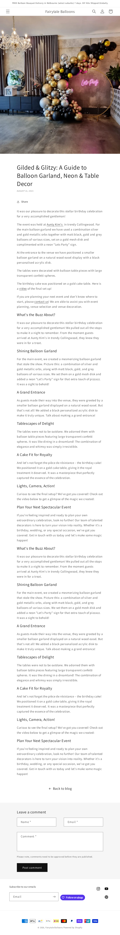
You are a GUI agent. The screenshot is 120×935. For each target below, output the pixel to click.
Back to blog (62, 788)
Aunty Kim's (55, 224)
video (23, 289)
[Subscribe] (54, 896)
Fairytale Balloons (54, 927)
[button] (8, 11)
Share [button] (24, 201)
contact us (41, 302)
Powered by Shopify (72, 927)
